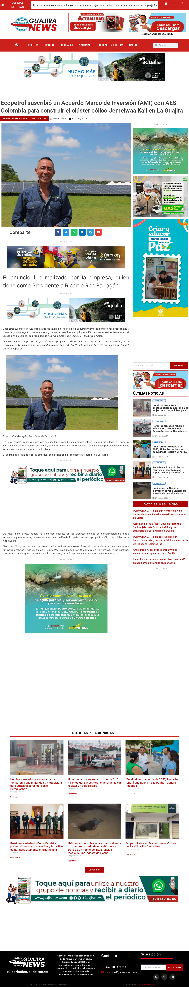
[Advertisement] (94, 89)
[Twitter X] (174, 4)
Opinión (49, 45)
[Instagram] (182, 4)
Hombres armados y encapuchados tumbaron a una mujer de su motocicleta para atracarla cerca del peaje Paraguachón (101, 5)
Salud (133, 45)
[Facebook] (166, 4)
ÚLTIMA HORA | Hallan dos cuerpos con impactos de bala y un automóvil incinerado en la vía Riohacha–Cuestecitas (160, 540)
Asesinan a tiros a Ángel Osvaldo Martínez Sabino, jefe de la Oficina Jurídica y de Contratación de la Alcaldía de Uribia (157, 527)
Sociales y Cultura (111, 45)
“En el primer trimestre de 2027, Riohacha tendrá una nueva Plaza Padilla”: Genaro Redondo (152, 782)
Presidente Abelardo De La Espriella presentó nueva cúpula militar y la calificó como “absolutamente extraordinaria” (36, 846)
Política (33, 45)
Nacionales (86, 45)
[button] (58, 232)
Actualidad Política (16, 118)
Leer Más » (15, 797)
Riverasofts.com (147, 984)
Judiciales (66, 45)
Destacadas (39, 118)
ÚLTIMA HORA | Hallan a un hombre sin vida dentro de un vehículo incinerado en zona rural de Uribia (159, 514)
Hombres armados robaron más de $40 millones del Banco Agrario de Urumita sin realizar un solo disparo (94, 782)
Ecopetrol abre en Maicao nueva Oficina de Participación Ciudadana (151, 845)
